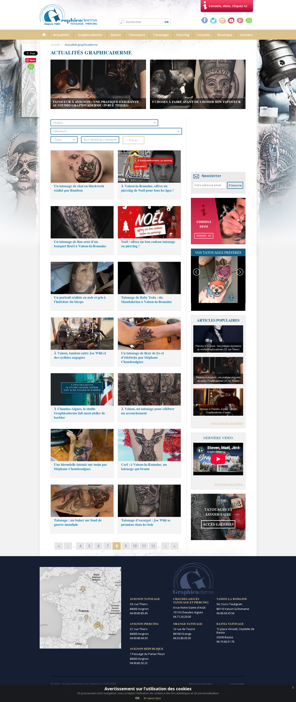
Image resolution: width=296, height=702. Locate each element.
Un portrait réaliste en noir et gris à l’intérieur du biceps (80, 299)
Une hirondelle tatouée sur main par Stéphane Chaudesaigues (80, 466)
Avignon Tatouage (145, 599)
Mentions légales (200, 684)
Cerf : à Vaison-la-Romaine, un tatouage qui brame (144, 466)
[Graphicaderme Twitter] (213, 20)
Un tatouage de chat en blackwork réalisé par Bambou (79, 188)
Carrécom (237, 684)
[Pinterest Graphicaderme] (240, 20)
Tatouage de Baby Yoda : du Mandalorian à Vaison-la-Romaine (146, 299)
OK (137, 698)
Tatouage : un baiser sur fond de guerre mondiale (78, 522)
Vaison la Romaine (231, 599)
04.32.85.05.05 (182, 638)
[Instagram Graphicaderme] (222, 20)
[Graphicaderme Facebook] (204, 20)
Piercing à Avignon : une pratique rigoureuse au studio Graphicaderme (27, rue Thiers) (218, 347)
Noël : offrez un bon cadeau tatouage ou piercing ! (148, 243)
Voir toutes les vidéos (229, 484)
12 (153, 546)
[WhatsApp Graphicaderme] (249, 20)
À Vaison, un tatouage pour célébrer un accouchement (147, 410)
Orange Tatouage (187, 624)
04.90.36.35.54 (225, 613)
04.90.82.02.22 (139, 663)
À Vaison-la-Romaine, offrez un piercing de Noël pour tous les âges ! (147, 188)
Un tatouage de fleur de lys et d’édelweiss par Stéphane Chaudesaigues (142, 357)
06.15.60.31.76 (225, 641)
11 (144, 546)
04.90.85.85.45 (139, 613)
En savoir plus (152, 698)
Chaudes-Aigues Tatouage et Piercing (191, 600)
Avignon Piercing (144, 624)
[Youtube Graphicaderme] (231, 20)
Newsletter (211, 175)
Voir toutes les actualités (227, 423)
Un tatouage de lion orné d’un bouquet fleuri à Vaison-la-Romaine (80, 243)
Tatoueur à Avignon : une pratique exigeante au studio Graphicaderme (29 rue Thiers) (96, 103)
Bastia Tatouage (230, 624)
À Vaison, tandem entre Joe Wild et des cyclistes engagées (80, 355)
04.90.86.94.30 (139, 638)
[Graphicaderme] (68, 14)
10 (135, 546)
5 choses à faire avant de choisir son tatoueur (196, 101)
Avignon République (146, 649)
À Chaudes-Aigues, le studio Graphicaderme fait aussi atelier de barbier (79, 413)
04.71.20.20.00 (182, 617)
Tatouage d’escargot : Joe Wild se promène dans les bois (145, 522)
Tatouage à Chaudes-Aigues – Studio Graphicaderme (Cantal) (218, 410)
